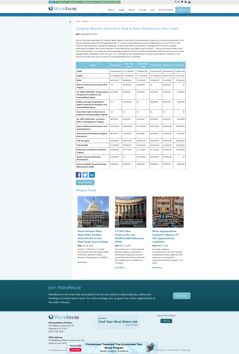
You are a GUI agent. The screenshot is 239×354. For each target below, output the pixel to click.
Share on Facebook (78, 175)
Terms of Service (173, 350)
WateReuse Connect (88, 2)
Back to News (85, 182)
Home (78, 21)
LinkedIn (186, 2)
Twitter (182, 1)
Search (176, 2)
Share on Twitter (85, 175)
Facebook (178, 2)
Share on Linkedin (92, 175)
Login (52, 2)
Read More (82, 262)
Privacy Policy (185, 350)
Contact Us (61, 2)
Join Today (181, 295)
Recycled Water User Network (108, 2)
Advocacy (85, 21)
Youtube (189, 2)
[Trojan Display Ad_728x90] (112, 352)
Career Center (73, 2)
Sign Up (166, 321)
